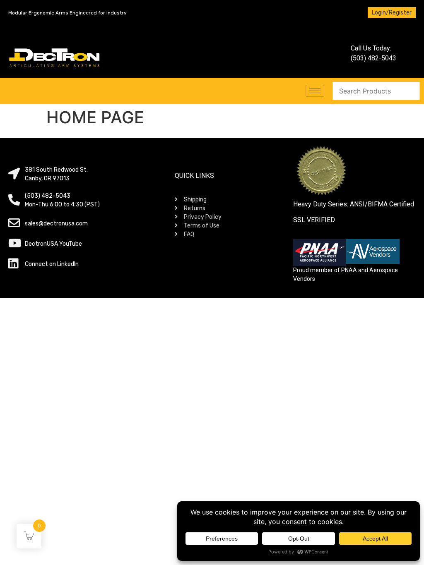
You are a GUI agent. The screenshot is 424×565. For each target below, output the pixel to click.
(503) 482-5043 (373, 58)
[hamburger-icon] (315, 91)
